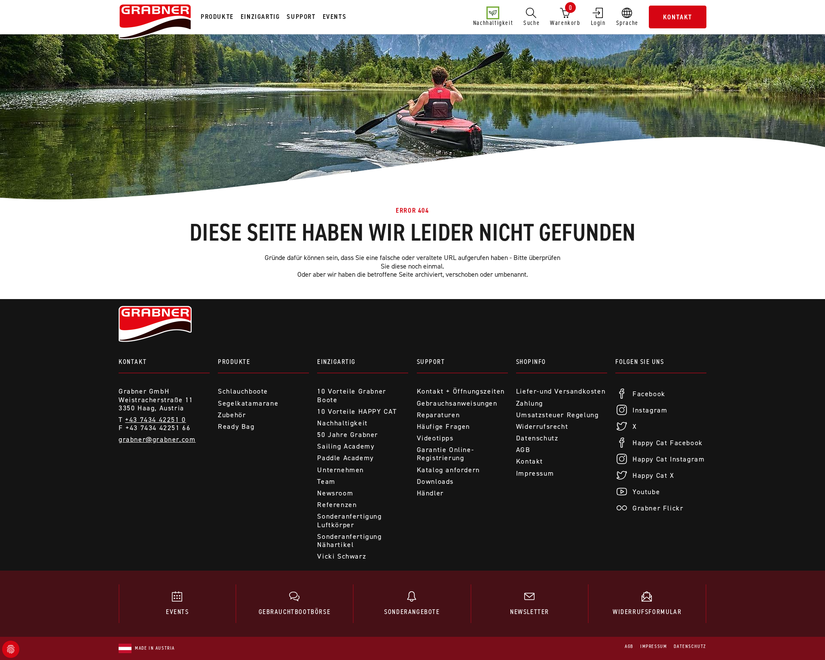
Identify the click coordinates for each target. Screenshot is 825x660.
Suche (531, 22)
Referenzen (337, 505)
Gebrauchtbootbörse (295, 611)
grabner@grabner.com (157, 439)
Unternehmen (340, 470)
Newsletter (529, 611)
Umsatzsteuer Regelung (557, 415)
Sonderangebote (412, 611)
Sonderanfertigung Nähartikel (349, 540)
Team (326, 481)
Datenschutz (537, 438)
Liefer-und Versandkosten (560, 391)
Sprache (627, 22)
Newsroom (335, 493)
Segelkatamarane (248, 403)
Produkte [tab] (217, 16)
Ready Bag (236, 426)
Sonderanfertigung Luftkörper (349, 520)
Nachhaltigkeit (493, 22)
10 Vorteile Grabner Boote (351, 395)
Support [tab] (301, 16)
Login (598, 22)
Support (431, 361)
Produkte (234, 361)
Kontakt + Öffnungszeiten (461, 391)
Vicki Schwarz (341, 556)
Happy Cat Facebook (667, 443)
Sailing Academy (345, 446)
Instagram (649, 410)
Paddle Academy (345, 458)
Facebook (649, 394)
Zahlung (529, 403)
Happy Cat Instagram (668, 459)
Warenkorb (565, 15)
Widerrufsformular (647, 611)
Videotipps (435, 438)
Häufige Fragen (443, 426)
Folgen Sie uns (639, 361)
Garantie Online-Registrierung (445, 454)
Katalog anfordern (448, 470)
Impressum (535, 473)
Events (177, 611)
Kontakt (677, 16)
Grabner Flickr (657, 508)
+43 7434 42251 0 (155, 419)
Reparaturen (438, 415)
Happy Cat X (653, 475)
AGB (523, 450)
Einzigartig (336, 361)
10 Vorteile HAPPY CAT (357, 411)
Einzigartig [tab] (260, 16)
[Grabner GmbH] (155, 22)
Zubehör (232, 415)
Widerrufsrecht (542, 426)
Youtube (646, 492)
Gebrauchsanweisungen (457, 403)
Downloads (435, 481)
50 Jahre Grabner (347, 435)
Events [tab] (335, 16)
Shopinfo (531, 361)
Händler (430, 493)
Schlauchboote (243, 391)
